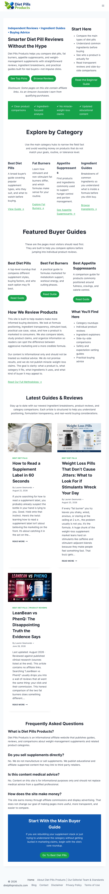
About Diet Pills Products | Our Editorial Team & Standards (70, 879)
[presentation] (30, 437)
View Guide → (16, 209)
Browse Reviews (43, 78)
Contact (43, 885)
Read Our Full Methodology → (25, 382)
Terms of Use (92, 885)
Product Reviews (38, 608)
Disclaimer (57, 885)
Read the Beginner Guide (86, 81)
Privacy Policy (74, 885)
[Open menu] (103, 5)
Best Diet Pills (20, 458)
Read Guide (17, 297)
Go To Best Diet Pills (54, 855)
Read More (20, 541)
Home (31, 879)
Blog (34, 885)
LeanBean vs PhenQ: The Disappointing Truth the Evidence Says (26, 625)
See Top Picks (19, 78)
